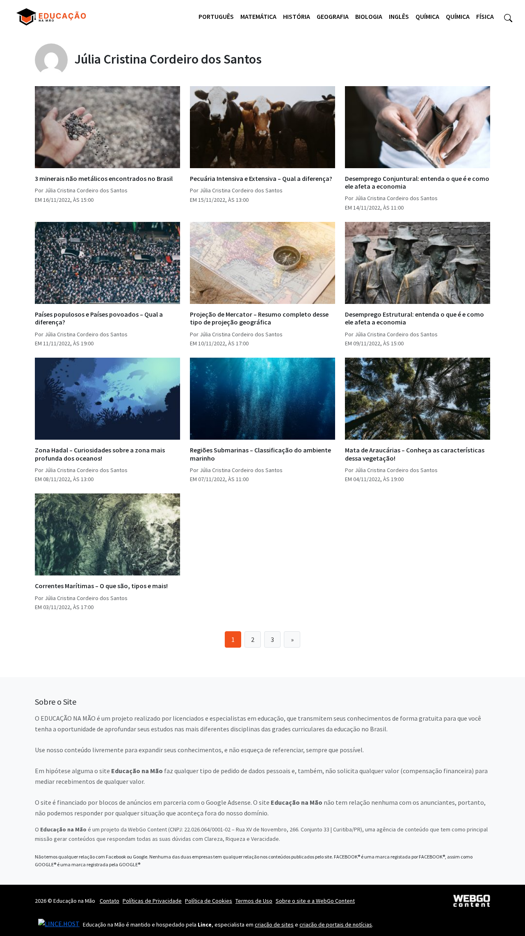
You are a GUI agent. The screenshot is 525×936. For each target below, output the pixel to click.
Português (216, 16)
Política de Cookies (208, 900)
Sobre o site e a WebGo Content (315, 900)
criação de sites (274, 924)
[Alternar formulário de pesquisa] (508, 16)
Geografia (333, 16)
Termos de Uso (253, 900)
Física (485, 16)
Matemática (258, 16)
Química (427, 16)
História (296, 16)
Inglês (399, 16)
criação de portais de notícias (335, 924)
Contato (109, 900)
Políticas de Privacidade (152, 900)
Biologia (368, 16)
